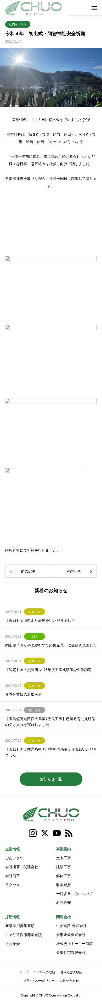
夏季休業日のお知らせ (23, 694)
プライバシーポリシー (39, 981)
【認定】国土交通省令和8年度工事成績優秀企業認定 (48, 670)
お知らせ (34, 611)
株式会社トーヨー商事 (74, 944)
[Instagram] (33, 833)
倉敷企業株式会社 (71, 935)
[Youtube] (57, 833)
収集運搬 (63, 885)
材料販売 (63, 903)
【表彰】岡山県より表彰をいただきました (40, 620)
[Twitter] (45, 833)
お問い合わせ (69, 981)
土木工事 (63, 858)
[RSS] (69, 833)
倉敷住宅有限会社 (71, 952)
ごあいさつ (14, 858)
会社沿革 (12, 876)
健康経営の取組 (71, 972)
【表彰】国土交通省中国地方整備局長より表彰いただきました (51, 752)
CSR (35, 636)
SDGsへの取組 (44, 972)
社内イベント (17, 24)
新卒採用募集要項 (20, 926)
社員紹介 (12, 944)
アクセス (12, 885)
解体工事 (63, 876)
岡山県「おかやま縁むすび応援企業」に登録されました (51, 645)
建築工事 (63, 867)
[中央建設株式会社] (33, 8)
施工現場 (34, 710)
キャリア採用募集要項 (23, 935)
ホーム (24, 972)
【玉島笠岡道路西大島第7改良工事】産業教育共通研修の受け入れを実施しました (50, 722)
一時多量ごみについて (74, 894)
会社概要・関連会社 (21, 867)
